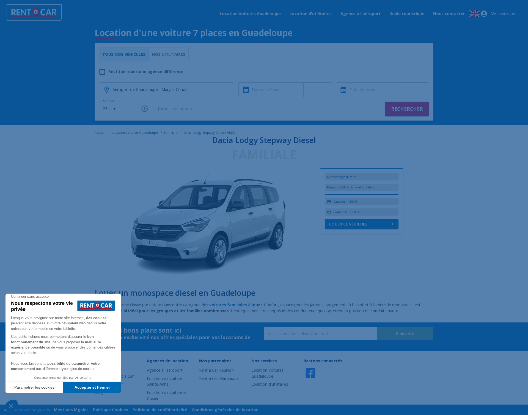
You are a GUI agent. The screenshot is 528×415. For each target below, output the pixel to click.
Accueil (100, 132)
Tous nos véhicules (123, 54)
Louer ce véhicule (348, 224)
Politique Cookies (110, 409)
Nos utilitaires (168, 54)
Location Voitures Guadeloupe (250, 13)
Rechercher (407, 109)
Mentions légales (71, 409)
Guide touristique (406, 13)
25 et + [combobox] (109, 108)
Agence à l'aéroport (360, 13)
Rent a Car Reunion (216, 370)
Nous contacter (449, 13)
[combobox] (318, 89)
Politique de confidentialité (160, 409)
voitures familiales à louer (235, 304)
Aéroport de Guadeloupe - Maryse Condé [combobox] (150, 89)
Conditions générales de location (225, 409)
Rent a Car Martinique (219, 378)
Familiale (170, 132)
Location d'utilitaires (311, 13)
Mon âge (109, 101)
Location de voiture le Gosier (166, 395)
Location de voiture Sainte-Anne (164, 381)
